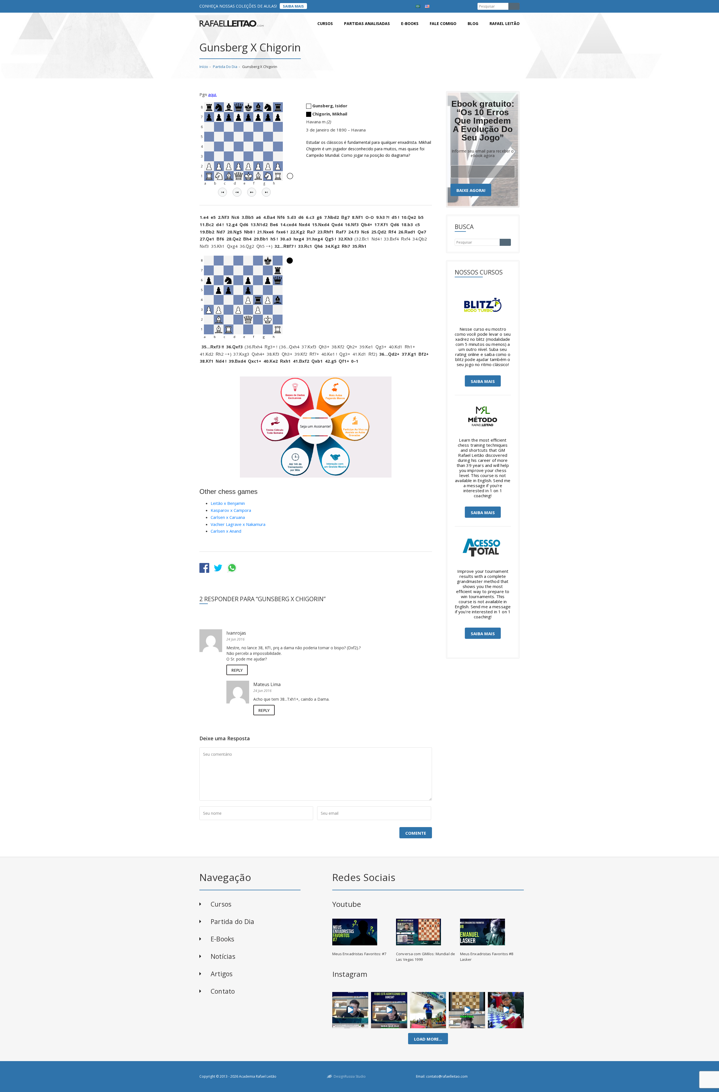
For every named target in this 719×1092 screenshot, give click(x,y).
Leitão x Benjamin (228, 503)
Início (203, 66)
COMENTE (415, 833)
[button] (222, 192)
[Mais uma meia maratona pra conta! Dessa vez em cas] (428, 1010)
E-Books (223, 938)
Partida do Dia (225, 66)
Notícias (223, 956)
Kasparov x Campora (231, 510)
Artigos (222, 973)
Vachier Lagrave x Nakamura (238, 524)
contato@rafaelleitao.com (447, 1076)
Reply (237, 670)
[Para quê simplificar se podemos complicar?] (467, 1010)
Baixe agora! (470, 190)
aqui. (212, 94)
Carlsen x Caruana (228, 517)
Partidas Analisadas (367, 23)
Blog (473, 23)
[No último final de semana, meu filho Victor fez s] (506, 1010)
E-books (409, 23)
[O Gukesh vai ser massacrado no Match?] (389, 1010)
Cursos (325, 23)
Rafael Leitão (505, 23)
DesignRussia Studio (350, 1076)
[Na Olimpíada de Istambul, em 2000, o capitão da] (350, 1010)
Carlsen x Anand (226, 531)
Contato (223, 991)
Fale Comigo (443, 23)
